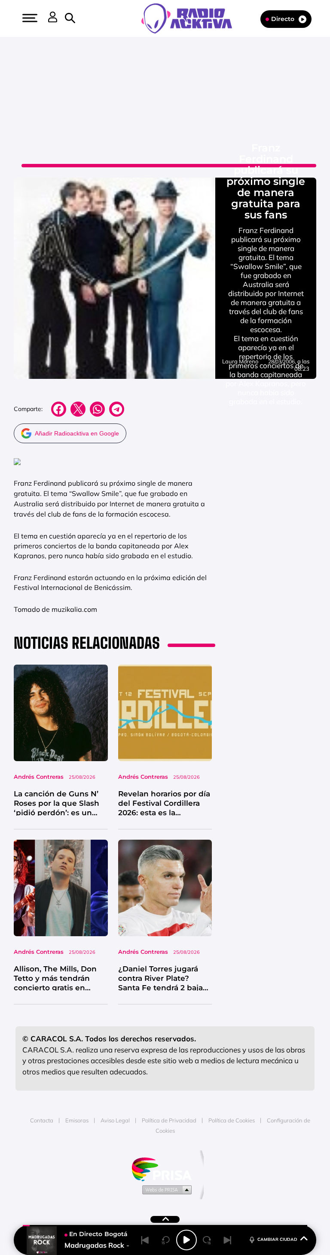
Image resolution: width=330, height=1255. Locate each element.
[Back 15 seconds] (166, 1240)
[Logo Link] (191, 17)
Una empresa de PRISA (165, 1168)
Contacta (41, 1120)
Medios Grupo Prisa (165, 1189)
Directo (282, 19)
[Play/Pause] (186, 1240)
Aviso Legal (115, 1120)
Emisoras (77, 1120)
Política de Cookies (231, 1120)
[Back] (145, 1240)
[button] (29, 18)
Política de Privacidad (169, 1120)
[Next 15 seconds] (207, 1240)
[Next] (227, 1240)
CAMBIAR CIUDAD (277, 1239)
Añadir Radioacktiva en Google (77, 433)
